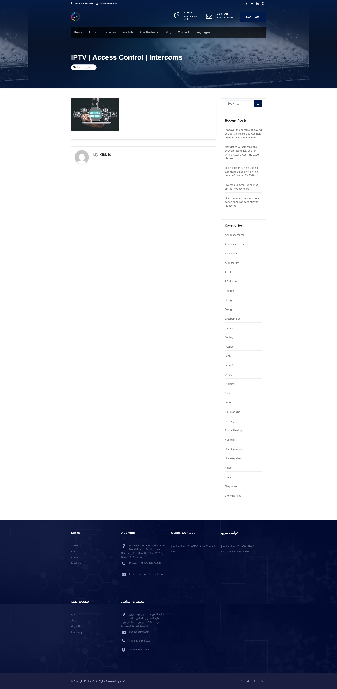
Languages (202, 32)
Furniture (230, 327)
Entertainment (233, 318)
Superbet (230, 439)
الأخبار (74, 620)
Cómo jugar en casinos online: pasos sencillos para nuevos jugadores (242, 201)
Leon (228, 355)
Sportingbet (231, 421)
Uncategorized (233, 449)
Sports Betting (233, 430)
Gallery (229, 337)
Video (228, 467)
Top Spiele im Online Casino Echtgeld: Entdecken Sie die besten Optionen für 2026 (241, 171)
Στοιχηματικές (233, 495)
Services (109, 32)
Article (228, 272)
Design (229, 300)
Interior (229, 346)
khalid (105, 154)
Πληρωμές (231, 486)
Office (228, 374)
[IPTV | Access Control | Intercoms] (95, 114)
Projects (230, 383)
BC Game (231, 281)
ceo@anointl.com (109, 3)
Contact (183, 32)
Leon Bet (230, 365)
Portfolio (128, 32)
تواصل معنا (77, 632)
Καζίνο (229, 476)
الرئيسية (75, 614)
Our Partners (149, 32)
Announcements (234, 234)
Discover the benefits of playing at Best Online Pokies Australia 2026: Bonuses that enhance (243, 133)
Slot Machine (232, 411)
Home (78, 32)
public (228, 402)
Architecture (232, 253)
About (92, 32)
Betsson (229, 290)
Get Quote (252, 16)
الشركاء (75, 626)
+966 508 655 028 (84, 3)
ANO (122, 681)
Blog (167, 32)
